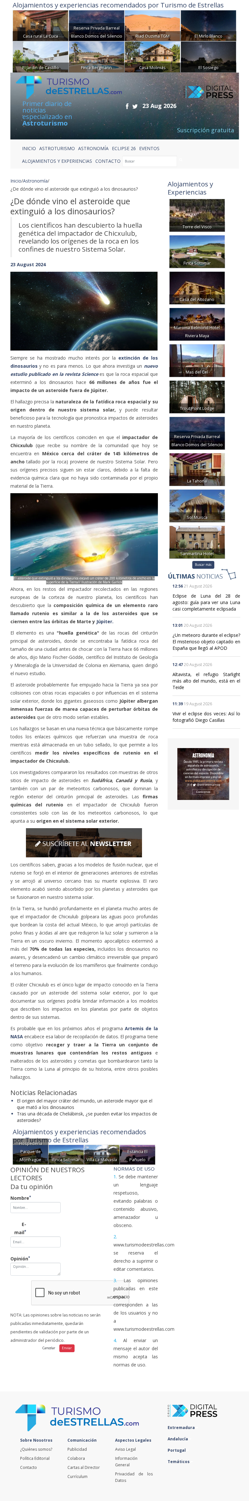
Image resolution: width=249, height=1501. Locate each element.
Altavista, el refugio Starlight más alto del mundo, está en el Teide (206, 680)
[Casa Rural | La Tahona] (197, 469)
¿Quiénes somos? (36, 1449)
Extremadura (182, 1427)
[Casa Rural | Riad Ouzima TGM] (152, 25)
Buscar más (203, 564)
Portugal (177, 1450)
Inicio (29, 148)
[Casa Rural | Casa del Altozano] (197, 287)
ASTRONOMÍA (93, 148)
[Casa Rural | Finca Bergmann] (96, 56)
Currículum (77, 1476)
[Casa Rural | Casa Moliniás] (152, 56)
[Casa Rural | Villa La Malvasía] (102, 1154)
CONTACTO (108, 161)
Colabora (76, 1458)
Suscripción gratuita (205, 130)
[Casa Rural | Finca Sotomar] (66, 1154)
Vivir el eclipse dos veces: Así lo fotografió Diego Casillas (206, 716)
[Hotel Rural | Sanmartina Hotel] (197, 541)
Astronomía (35, 181)
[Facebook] (127, 106)
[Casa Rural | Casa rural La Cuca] (40, 25)
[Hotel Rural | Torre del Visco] (197, 214)
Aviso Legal (125, 1449)
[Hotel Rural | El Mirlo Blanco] (208, 25)
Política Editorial (35, 1458)
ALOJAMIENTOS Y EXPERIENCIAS (57, 161)
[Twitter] (135, 106)
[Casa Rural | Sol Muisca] (197, 505)
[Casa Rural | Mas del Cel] (197, 360)
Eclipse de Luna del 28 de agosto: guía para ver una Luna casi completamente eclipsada (206, 602)
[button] (21, 304)
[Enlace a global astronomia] (203, 774)
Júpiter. (104, 621)
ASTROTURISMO (57, 148)
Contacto (28, 1467)
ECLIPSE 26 (124, 148)
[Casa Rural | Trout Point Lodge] (197, 396)
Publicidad (77, 1449)
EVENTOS (149, 148)
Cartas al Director (83, 1467)
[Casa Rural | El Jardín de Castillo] (40, 56)
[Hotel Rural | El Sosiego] (208, 56)
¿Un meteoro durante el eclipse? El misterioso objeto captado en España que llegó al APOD (206, 641)
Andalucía (178, 1439)
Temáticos (179, 1461)
